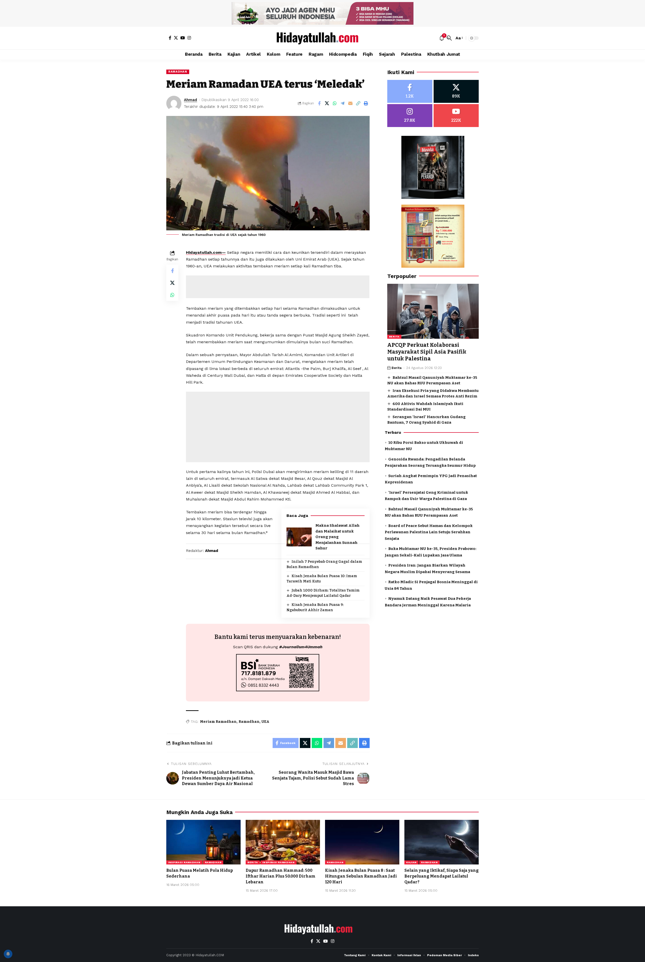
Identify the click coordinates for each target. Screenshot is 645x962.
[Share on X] (327, 103)
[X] (176, 38)
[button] (449, 38)
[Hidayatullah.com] (322, 38)
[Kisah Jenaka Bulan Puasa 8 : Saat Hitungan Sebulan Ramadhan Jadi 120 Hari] (362, 842)
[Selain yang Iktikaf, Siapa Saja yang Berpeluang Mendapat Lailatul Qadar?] (441, 842)
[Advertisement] (277, 286)
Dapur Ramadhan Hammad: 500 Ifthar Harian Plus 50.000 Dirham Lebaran (280, 876)
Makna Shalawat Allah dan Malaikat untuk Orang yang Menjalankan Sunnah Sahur (337, 536)
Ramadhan (177, 71)
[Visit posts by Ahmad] (173, 103)
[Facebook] (170, 38)
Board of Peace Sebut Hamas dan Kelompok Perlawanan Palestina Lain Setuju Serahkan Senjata (429, 532)
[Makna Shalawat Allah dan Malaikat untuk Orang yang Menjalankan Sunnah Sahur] (299, 536)
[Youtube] (456, 115)
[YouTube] (182, 38)
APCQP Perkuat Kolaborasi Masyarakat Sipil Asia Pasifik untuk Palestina (426, 352)
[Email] (350, 103)
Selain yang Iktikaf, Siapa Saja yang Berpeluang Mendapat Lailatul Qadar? (441, 876)
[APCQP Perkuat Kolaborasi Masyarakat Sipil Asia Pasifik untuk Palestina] (433, 311)
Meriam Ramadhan (218, 722)
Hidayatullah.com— (206, 252)
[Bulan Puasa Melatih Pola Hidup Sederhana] (203, 842)
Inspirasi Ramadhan (184, 862)
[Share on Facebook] (319, 103)
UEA (265, 722)
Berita (394, 336)
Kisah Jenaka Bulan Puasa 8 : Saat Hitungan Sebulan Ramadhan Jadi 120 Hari (361, 876)
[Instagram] (189, 38)
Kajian (411, 862)
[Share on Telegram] (342, 103)
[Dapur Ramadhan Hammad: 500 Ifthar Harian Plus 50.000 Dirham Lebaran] (283, 842)
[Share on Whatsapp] (334, 103)
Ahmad (190, 100)
